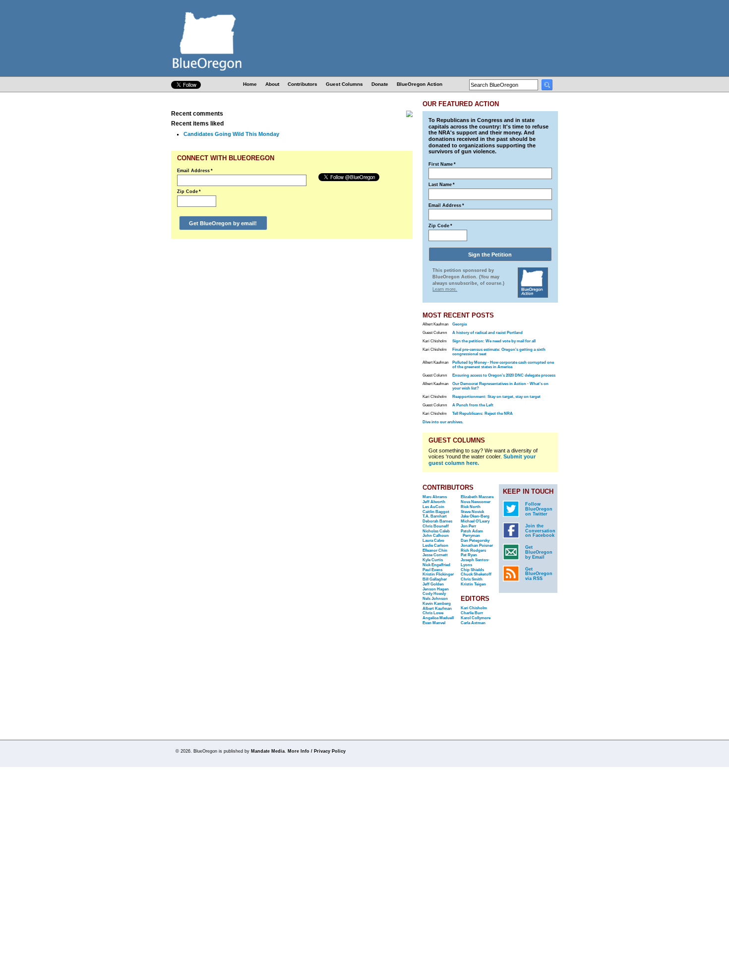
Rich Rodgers (473, 550)
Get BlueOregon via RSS (538, 574)
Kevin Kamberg (437, 603)
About (272, 84)
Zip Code (189, 191)
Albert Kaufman (437, 608)
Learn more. (444, 289)
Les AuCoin (433, 507)
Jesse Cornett (435, 555)
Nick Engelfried (436, 565)
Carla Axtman (473, 623)
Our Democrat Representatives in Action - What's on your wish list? (500, 386)
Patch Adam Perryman (472, 533)
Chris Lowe (433, 613)
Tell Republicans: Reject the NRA (482, 413)
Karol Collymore (475, 618)
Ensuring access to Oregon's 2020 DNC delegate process (503, 375)
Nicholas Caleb (436, 531)
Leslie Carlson (435, 545)
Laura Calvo (433, 540)
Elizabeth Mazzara (477, 497)
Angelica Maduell (438, 618)
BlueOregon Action (419, 84)
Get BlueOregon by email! (223, 223)
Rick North (471, 507)
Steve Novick (472, 512)
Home (250, 84)
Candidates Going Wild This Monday (231, 134)
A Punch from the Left (472, 405)
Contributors (302, 84)
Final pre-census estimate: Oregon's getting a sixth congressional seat (499, 351)
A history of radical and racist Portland (487, 332)
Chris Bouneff (436, 526)
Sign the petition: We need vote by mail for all (494, 341)
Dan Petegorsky (475, 540)
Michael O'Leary (475, 521)
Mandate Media (268, 751)
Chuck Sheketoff (476, 574)
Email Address (195, 170)
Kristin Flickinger (438, 574)
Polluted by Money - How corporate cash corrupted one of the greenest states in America (503, 364)
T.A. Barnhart (435, 516)
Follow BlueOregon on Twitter (538, 509)
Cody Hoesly (434, 593)
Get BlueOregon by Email (538, 552)
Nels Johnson (435, 598)
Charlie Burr (472, 613)
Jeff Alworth (434, 502)
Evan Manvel (434, 623)
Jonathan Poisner (477, 545)
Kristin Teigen (473, 584)
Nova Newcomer (475, 502)
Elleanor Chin (435, 550)
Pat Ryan (469, 555)
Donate (379, 84)
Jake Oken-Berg (475, 516)
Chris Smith (472, 579)
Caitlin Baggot (436, 512)
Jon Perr (468, 526)
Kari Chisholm (474, 608)
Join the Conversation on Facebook (540, 530)
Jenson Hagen (436, 589)
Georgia (459, 324)
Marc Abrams (435, 497)
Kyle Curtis (433, 560)
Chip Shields (472, 570)
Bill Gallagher (435, 579)
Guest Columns (344, 84)
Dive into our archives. (443, 422)
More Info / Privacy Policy (317, 751)
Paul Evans (432, 570)
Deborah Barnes (437, 521)
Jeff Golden (433, 584)
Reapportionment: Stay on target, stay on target (496, 396)
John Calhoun (436, 535)
